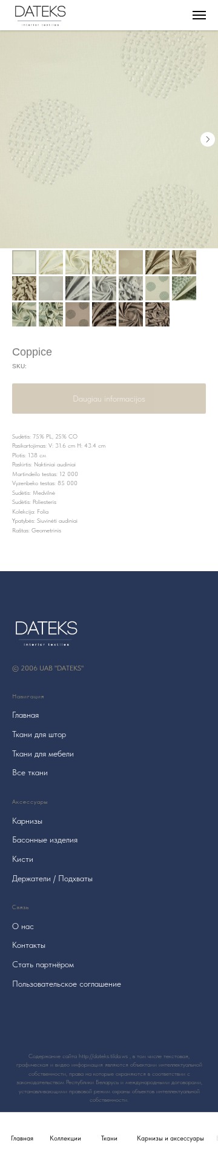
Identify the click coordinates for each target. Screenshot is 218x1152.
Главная (25, 715)
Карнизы (27, 821)
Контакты (28, 945)
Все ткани (30, 772)
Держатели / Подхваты (52, 878)
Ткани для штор (39, 734)
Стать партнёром (43, 964)
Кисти (22, 859)
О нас (23, 926)
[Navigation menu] (199, 15)
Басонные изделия (45, 839)
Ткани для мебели (43, 753)
